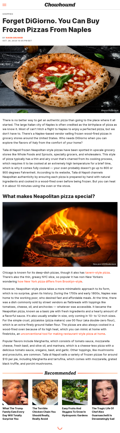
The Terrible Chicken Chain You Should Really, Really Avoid (44, 413)
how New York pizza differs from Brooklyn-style (50, 281)
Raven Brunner (14, 38)
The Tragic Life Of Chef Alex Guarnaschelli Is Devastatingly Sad (103, 413)
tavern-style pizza (97, 272)
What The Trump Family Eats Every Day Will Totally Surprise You (13, 413)
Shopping (7, 14)
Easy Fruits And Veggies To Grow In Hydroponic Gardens (75, 412)
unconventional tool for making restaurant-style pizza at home (63, 333)
